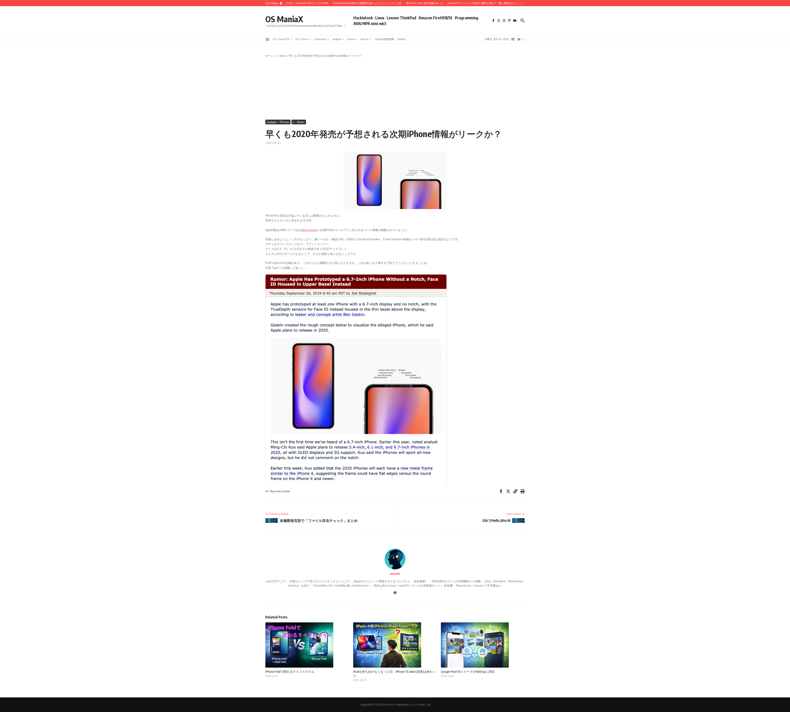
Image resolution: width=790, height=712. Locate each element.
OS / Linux (301, 39)
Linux (379, 17)
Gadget (336, 39)
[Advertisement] (395, 89)
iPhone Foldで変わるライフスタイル (289, 671)
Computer (320, 39)
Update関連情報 (384, 39)
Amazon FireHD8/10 (435, 17)
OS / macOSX (281, 39)
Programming (466, 17)
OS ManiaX (284, 19)
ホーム (269, 55)
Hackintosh (363, 17)
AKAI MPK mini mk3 (369, 23)
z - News (281, 55)
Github (401, 39)
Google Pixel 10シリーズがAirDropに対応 (468, 671)
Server (364, 39)
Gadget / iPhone (278, 122)
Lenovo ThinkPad (401, 17)
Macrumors (309, 230)
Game (350, 39)
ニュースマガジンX (419, 704)
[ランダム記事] (512, 39)
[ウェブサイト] (395, 593)
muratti (395, 574)
